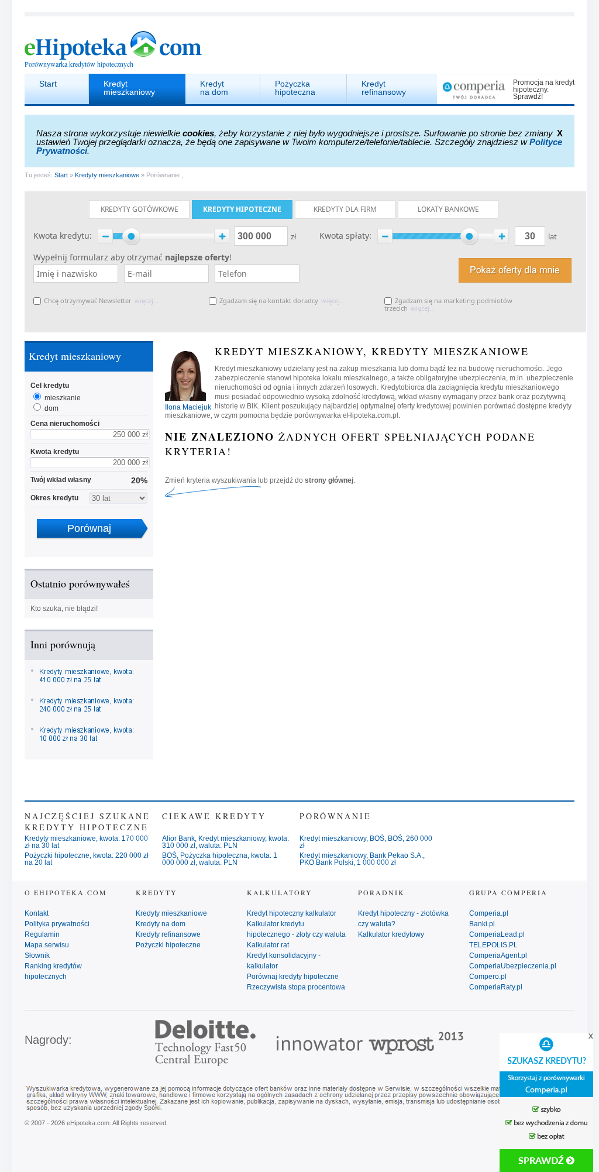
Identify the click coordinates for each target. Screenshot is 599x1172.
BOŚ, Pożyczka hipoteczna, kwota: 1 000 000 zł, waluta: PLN (219, 859)
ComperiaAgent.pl (498, 955)
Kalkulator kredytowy (391, 934)
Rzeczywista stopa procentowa (296, 987)
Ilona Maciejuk (188, 407)
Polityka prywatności (57, 924)
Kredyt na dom (214, 88)
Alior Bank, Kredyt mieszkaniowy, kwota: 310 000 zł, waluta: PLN (225, 842)
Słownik (37, 955)
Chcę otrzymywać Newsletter (88, 300)
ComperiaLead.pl (497, 934)
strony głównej (329, 480)
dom (51, 408)
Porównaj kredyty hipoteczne (293, 976)
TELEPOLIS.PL (493, 945)
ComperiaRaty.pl (495, 987)
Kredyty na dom (160, 924)
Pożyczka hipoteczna (295, 88)
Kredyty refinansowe (168, 934)
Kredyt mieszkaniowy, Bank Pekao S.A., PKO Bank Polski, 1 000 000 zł (362, 859)
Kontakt (37, 913)
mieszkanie (62, 398)
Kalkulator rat (268, 945)
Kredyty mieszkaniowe (107, 174)
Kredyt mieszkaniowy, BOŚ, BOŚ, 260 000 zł (366, 842)
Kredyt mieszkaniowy (129, 88)
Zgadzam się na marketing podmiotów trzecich (448, 304)
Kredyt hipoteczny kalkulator (291, 913)
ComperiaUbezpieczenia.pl (512, 966)
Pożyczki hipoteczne (168, 945)
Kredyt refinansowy (384, 88)
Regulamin (42, 934)
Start (48, 83)
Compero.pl (488, 976)
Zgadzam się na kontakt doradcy (268, 300)
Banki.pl (482, 924)
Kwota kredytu (54, 452)
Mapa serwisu (47, 945)
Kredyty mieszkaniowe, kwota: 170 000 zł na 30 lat (86, 842)
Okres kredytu (54, 498)
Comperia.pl (488, 913)
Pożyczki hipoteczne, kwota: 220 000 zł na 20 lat (87, 859)
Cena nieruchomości (64, 424)
